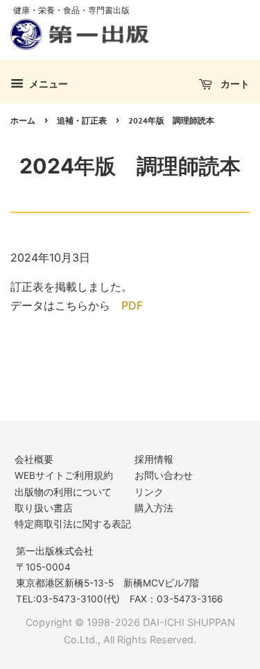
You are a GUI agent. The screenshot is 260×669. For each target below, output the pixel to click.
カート (234, 84)
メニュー (47, 84)
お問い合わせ (164, 475)
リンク (149, 492)
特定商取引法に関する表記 (73, 524)
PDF (132, 305)
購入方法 (154, 508)
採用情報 (154, 459)
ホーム (22, 120)
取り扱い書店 (44, 508)
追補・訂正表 (82, 120)
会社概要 (34, 459)
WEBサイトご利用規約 (64, 475)
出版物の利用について (63, 492)
